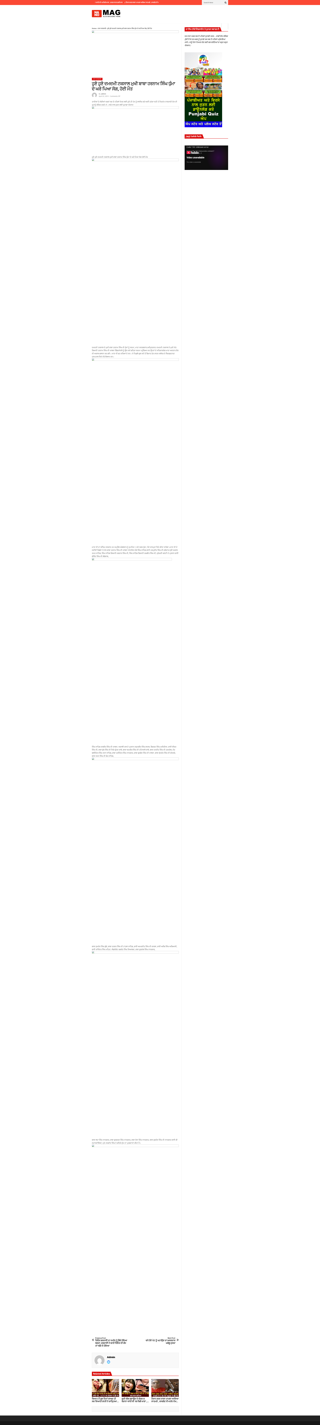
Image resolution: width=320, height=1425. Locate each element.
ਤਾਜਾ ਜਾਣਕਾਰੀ (102, 28)
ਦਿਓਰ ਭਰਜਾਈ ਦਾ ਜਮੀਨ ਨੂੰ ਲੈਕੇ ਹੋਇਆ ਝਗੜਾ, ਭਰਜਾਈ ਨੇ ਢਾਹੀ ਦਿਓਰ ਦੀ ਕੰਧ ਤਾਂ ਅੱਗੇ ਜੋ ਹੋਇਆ (111, 1342)
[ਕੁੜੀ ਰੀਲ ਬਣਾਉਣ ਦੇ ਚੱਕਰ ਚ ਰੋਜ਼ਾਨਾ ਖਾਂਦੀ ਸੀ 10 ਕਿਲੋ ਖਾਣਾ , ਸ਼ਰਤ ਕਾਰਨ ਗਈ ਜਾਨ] (135, 1388)
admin (103, 94)
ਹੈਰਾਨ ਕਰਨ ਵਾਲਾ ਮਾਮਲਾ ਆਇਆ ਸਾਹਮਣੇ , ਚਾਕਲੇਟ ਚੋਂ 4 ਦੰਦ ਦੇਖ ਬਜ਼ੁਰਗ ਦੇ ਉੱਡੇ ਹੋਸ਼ (120, 2)
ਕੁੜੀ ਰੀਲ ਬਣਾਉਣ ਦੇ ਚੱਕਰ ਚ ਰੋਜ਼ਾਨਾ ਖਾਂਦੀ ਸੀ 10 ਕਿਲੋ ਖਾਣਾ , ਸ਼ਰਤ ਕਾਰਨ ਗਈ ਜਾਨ (134, 1400)
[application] (206, 157)
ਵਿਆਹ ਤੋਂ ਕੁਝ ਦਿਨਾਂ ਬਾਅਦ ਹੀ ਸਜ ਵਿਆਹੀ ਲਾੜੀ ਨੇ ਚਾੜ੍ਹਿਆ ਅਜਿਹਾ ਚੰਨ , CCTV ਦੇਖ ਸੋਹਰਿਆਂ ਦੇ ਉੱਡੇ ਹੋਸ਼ (104, 1400)
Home (94, 28)
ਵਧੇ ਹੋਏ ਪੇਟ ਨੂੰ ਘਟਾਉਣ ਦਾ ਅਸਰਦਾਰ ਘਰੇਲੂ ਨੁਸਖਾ (160, 1340)
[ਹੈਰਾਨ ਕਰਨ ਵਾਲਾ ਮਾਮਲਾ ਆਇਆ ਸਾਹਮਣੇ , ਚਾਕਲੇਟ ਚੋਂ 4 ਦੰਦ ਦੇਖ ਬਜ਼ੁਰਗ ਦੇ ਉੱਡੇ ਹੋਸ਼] (165, 1388)
